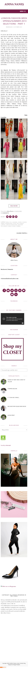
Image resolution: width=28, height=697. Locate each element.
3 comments (5, 213)
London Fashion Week (12, 224)
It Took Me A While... (14, 397)
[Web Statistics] (3, 667)
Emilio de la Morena (11, 222)
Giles (14, 223)
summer (18, 226)
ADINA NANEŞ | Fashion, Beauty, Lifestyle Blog (16, 663)
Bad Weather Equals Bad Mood (17, 406)
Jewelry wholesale (6, 445)
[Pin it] (16, 216)
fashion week (8, 223)
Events (20, 222)
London (3, 224)
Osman (9, 226)
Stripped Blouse (12, 388)
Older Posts (21, 233)
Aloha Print (11, 415)
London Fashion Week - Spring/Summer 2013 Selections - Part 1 (14, 21)
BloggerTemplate (16, 664)
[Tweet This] (7, 216)
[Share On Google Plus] (13, 216)
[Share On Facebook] (10, 216)
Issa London (20, 223)
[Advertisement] (14, 627)
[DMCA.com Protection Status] (3, 439)
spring (14, 226)
